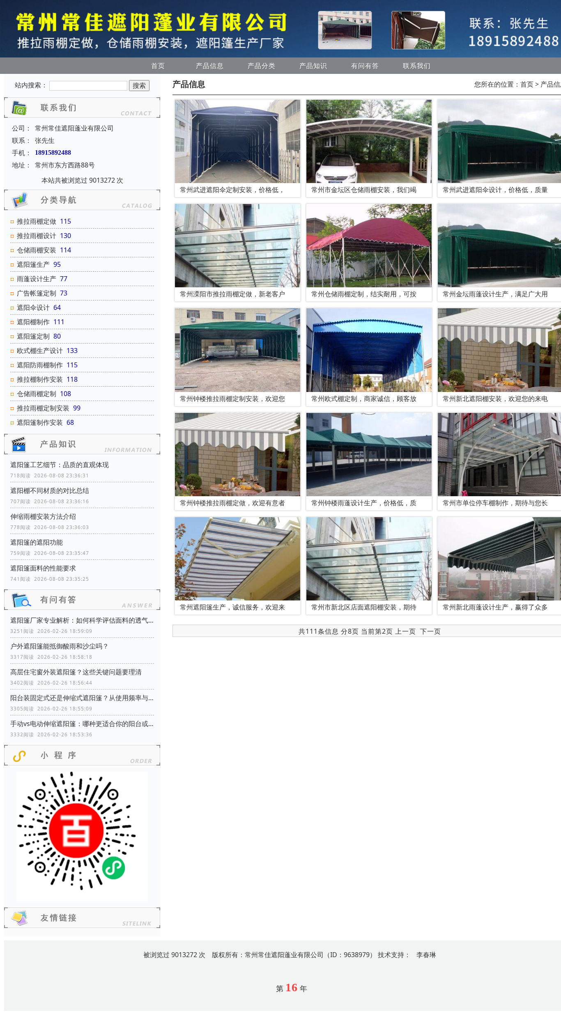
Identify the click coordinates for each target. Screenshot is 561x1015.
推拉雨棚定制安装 (43, 407)
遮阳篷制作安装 (40, 422)
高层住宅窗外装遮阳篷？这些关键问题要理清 (76, 671)
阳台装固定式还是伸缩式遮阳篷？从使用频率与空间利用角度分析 (82, 697)
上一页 (405, 631)
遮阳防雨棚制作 (40, 364)
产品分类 (262, 65)
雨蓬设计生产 (36, 278)
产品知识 (313, 65)
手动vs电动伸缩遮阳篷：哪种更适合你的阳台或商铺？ (82, 723)
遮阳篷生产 (33, 264)
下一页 (430, 631)
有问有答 (365, 65)
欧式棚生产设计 (40, 350)
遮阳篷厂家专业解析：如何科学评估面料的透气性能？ (82, 620)
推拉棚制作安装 (40, 379)
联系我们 (417, 65)
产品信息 (210, 65)
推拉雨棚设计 (36, 235)
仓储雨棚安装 (36, 249)
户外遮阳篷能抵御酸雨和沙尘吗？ (59, 646)
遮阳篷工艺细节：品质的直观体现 (59, 464)
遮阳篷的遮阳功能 (36, 542)
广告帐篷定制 (36, 293)
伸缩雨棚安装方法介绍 (43, 516)
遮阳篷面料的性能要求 (43, 568)
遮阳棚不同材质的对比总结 (49, 490)
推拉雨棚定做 (36, 221)
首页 (158, 65)
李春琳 (426, 954)
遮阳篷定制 (33, 336)
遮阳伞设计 (33, 307)
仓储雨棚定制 (36, 393)
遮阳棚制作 (33, 321)
